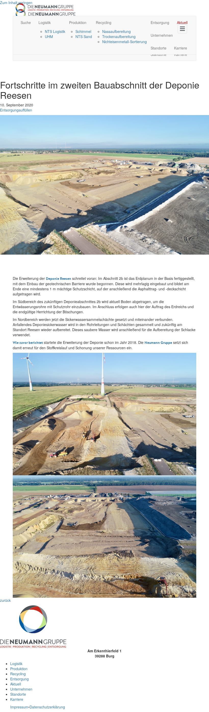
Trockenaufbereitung (119, 36)
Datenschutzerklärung (47, 706)
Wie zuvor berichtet (28, 342)
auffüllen (25, 110)
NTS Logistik (55, 31)
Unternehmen (162, 35)
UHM (49, 36)
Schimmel (83, 31)
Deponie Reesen (58, 278)
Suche (26, 22)
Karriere (180, 48)
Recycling (103, 22)
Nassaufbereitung (116, 31)
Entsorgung (160, 22)
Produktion (77, 22)
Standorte (158, 48)
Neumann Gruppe (158, 342)
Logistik (44, 22)
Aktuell (182, 22)
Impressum (19, 706)
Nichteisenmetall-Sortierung (124, 41)
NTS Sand (83, 36)
